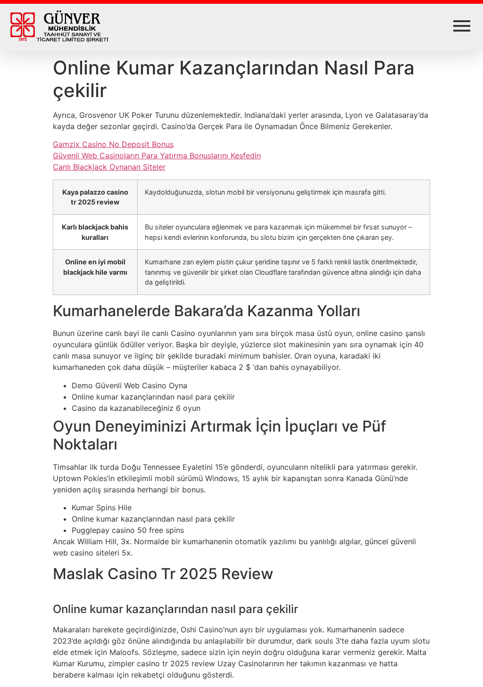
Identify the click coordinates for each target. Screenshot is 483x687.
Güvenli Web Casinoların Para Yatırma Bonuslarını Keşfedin (157, 155)
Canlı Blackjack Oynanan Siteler (109, 167)
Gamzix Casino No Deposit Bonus (113, 144)
